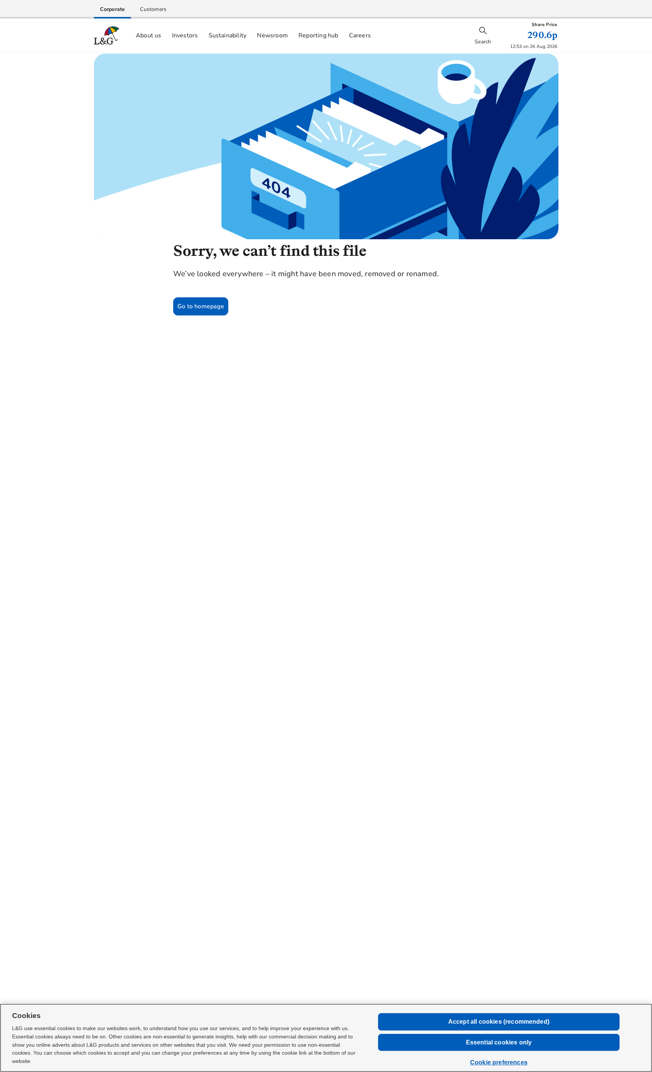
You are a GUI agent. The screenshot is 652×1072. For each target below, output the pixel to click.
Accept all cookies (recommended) (498, 1021)
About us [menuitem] (148, 35)
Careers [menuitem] (360, 35)
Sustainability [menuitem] (228, 35)
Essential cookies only (499, 1042)
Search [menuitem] (483, 41)
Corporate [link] (112, 9)
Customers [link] (153, 9)
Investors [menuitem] (185, 35)
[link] (112, 9)
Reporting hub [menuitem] (318, 35)
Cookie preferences (498, 1062)
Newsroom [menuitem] (272, 35)
